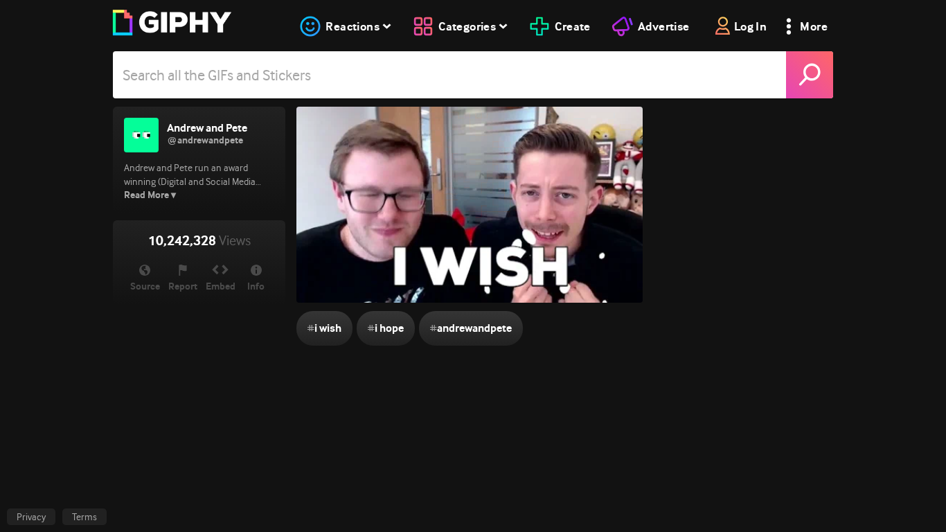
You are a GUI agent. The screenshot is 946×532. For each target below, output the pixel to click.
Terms (84, 516)
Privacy (31, 516)
